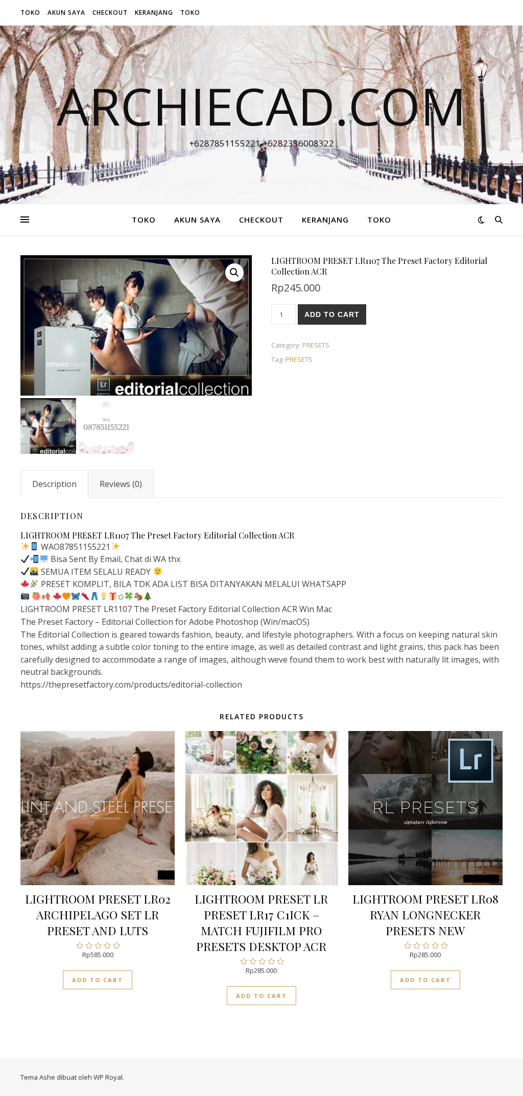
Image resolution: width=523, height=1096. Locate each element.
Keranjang (154, 12)
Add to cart (332, 314)
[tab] (54, 484)
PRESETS (315, 345)
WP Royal (108, 1077)
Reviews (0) (121, 484)
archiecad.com (261, 105)
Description (54, 484)
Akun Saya (66, 12)
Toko (30, 12)
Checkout (110, 12)
